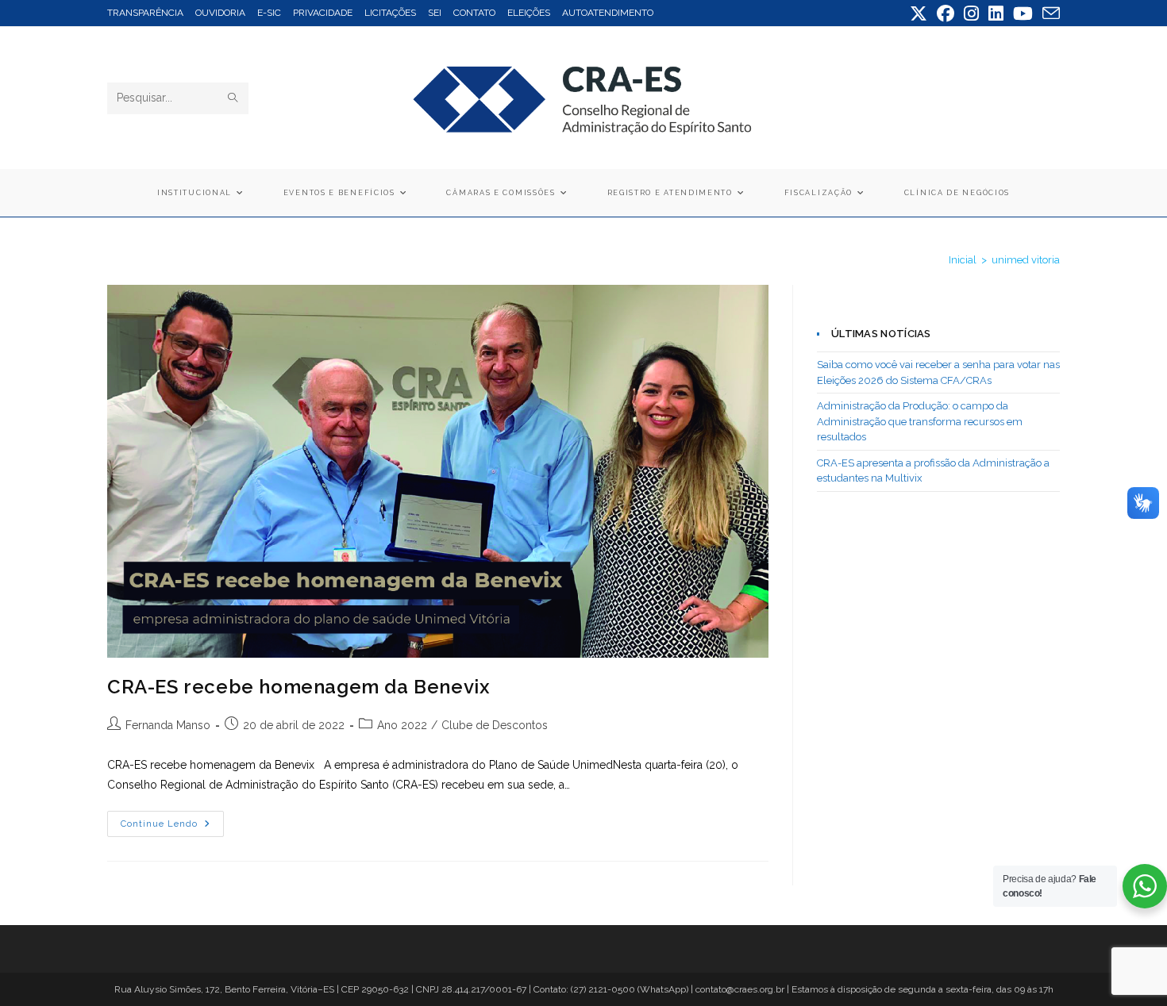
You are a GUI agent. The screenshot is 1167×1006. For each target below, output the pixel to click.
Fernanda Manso (167, 725)
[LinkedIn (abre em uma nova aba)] (996, 13)
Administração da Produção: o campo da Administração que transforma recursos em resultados (920, 421)
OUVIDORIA (220, 12)
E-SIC (269, 12)
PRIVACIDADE (322, 12)
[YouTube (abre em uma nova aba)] (1023, 13)
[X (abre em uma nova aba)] (918, 13)
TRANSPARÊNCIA (145, 12)
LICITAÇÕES (390, 12)
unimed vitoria (1026, 260)
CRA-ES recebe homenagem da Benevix (306, 686)
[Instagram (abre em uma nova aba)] (971, 13)
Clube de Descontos (494, 725)
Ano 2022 (402, 725)
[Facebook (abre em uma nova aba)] (945, 13)
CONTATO (474, 12)
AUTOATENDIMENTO (607, 12)
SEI (434, 12)
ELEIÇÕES (528, 12)
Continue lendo (172, 827)
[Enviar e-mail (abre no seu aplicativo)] (1049, 13)
